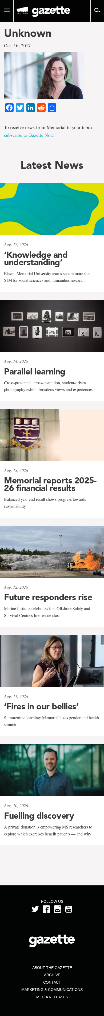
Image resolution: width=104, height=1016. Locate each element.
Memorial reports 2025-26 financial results (50, 484)
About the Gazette (52, 968)
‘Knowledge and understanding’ (35, 258)
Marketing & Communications (52, 989)
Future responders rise (48, 597)
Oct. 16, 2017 (17, 45)
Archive (52, 975)
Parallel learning (34, 371)
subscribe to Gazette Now (28, 135)
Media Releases (52, 997)
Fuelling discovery (39, 815)
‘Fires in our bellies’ (41, 706)
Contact (52, 982)
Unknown (27, 33)
